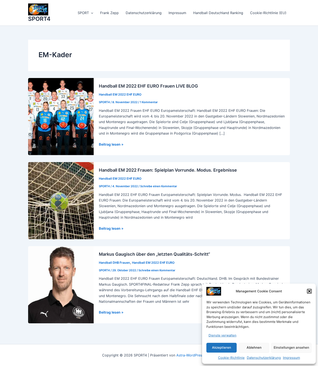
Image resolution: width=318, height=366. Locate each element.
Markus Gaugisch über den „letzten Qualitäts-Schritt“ (154, 254)
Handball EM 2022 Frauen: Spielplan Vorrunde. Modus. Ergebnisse (168, 170)
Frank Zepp (109, 13)
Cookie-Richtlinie (231, 358)
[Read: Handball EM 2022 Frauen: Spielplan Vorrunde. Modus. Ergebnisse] (61, 200)
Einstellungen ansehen (291, 347)
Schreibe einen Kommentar (158, 186)
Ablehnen (254, 347)
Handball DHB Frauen (114, 262)
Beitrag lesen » (111, 144)
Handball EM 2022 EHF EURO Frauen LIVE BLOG (148, 86)
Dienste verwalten (222, 335)
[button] (309, 291)
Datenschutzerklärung (264, 358)
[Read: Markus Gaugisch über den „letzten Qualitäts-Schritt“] (61, 284)
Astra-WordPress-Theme (196, 355)
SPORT (83, 13)
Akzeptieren (221, 347)
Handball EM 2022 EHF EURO (120, 94)
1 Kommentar (149, 102)
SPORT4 (39, 18)
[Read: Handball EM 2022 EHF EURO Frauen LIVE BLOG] (61, 116)
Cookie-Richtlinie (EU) (268, 13)
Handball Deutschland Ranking (218, 13)
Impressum (291, 358)
